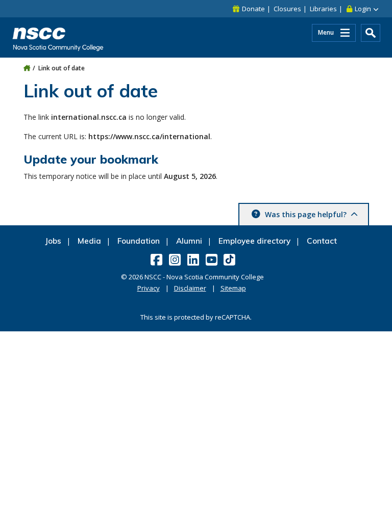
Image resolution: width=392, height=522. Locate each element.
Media (89, 241)
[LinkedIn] (194, 259)
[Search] (370, 33)
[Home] (26, 68)
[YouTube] (212, 259)
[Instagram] (176, 259)
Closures (287, 8)
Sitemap (233, 288)
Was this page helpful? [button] (306, 214)
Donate (253, 8)
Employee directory (254, 241)
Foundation (138, 241)
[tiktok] (230, 259)
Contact (322, 241)
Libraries (323, 8)
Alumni (189, 241)
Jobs (53, 241)
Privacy (148, 288)
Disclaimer (190, 288)
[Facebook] (157, 259)
